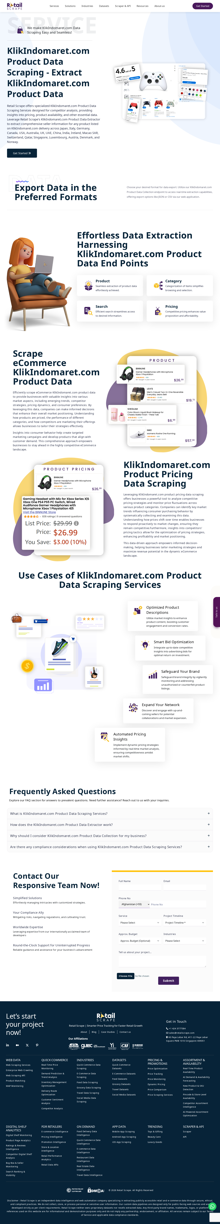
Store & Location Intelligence (50, 1149)
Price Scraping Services (160, 1094)
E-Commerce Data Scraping (86, 1075)
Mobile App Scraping (123, 1131)
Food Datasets (119, 1078)
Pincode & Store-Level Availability (194, 1096)
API (185, 1136)
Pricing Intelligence (52, 1136)
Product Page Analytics (18, 1140)
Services (54, 6)
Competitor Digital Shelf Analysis (19, 1156)
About (84, 1031)
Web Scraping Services (18, 1065)
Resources (142, 6)
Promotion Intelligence (53, 1142)
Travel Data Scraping (88, 1092)
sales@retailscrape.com (181, 1032)
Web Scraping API (15, 1075)
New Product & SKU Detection (193, 1087)
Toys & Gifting (155, 1131)
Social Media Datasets (124, 1094)
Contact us (125, 1031)
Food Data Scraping (87, 1082)
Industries (87, 6)
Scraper (187, 1131)
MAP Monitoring (14, 1085)
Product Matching (15, 1080)
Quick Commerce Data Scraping (89, 1066)
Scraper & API (123, 6)
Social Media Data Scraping (86, 1099)
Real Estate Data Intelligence (85, 1168)
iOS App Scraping (121, 1142)
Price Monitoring (157, 1079)
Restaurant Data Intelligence (85, 1159)
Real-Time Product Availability (193, 1070)
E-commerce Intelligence (54, 1131)
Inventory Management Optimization (54, 1084)
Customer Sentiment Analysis (52, 1101)
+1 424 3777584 (177, 1028)
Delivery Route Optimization (49, 1092)
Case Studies (108, 1031)
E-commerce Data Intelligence (86, 1150)
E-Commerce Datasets (124, 1073)
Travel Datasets (120, 1089)
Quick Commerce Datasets (121, 1066)
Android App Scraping (124, 1136)
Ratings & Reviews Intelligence (16, 1147)
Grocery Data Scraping (89, 1087)
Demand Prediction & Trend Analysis (52, 1075)
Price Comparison (157, 1089)
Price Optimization (158, 1068)
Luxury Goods (155, 1142)
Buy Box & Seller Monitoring (14, 1164)
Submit (168, 981)
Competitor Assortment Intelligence (195, 1105)
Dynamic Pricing (156, 1084)
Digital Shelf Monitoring (19, 1135)
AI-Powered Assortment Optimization (195, 1113)
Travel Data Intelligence (89, 1175)
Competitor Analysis (52, 1108)
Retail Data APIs (50, 1164)
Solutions (70, 6)
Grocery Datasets (121, 1084)
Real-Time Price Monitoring (49, 1066)
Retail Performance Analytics (51, 1157)
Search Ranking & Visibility (15, 1173)
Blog (94, 1031)
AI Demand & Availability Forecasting (196, 1079)
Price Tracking (155, 1073)
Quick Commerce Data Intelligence (89, 1142)
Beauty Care (154, 1136)
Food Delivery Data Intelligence (87, 1133)
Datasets (104, 6)
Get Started (202, 6)
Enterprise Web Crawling (19, 1070)
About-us (159, 6)
